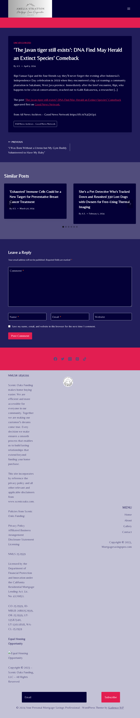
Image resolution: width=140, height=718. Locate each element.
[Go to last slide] (10, 203)
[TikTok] (84, 359)
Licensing (13, 544)
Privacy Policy (16, 525)
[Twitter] (62, 359)
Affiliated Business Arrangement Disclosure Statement (21, 535)
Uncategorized (22, 43)
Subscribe (111, 697)
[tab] (63, 227)
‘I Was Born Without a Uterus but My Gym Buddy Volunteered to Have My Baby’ (37, 147)
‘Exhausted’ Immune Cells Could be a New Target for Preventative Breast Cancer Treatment (35, 196)
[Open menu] (128, 8)
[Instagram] (70, 359)
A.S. (18, 66)
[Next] (130, 203)
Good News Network (47, 104)
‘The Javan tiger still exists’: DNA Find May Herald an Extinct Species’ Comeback (73, 99)
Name (14, 316)
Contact (127, 532)
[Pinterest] (77, 359)
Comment (17, 270)
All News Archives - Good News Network (35, 123)
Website (100, 316)
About (128, 520)
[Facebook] (55, 359)
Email (56, 316)
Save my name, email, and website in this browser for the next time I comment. (53, 326)
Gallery (127, 526)
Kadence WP (116, 707)
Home (128, 514)
